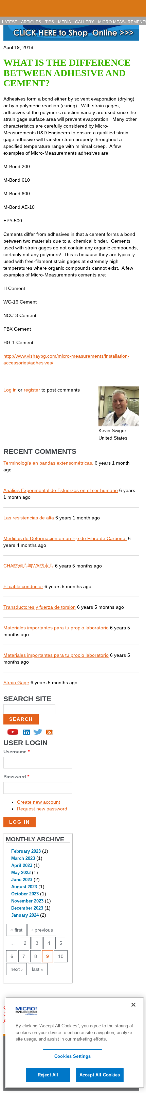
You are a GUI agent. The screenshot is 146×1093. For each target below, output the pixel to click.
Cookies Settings (72, 1056)
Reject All (48, 1074)
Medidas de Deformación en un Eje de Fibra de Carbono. (65, 538)
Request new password (42, 808)
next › (17, 969)
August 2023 (24, 887)
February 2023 (26, 851)
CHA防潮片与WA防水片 (28, 565)
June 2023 (21, 879)
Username (16, 751)
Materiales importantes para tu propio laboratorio (56, 627)
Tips (49, 22)
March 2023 (23, 858)
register (32, 390)
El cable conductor (23, 586)
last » (37, 969)
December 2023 (27, 908)
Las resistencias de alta (28, 517)
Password (16, 776)
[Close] (133, 1004)
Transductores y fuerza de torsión (39, 607)
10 (60, 956)
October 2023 (25, 894)
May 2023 (21, 872)
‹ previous (42, 930)
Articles (31, 22)
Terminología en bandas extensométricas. (48, 463)
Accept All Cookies (99, 1074)
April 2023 (21, 865)
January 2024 (25, 915)
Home (8, 5)
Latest (9, 22)
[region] (74, 1042)
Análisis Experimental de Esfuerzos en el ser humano (60, 490)
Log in (10, 390)
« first (16, 930)
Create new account (38, 802)
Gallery (84, 22)
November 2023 (27, 901)
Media (64, 22)
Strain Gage (16, 682)
